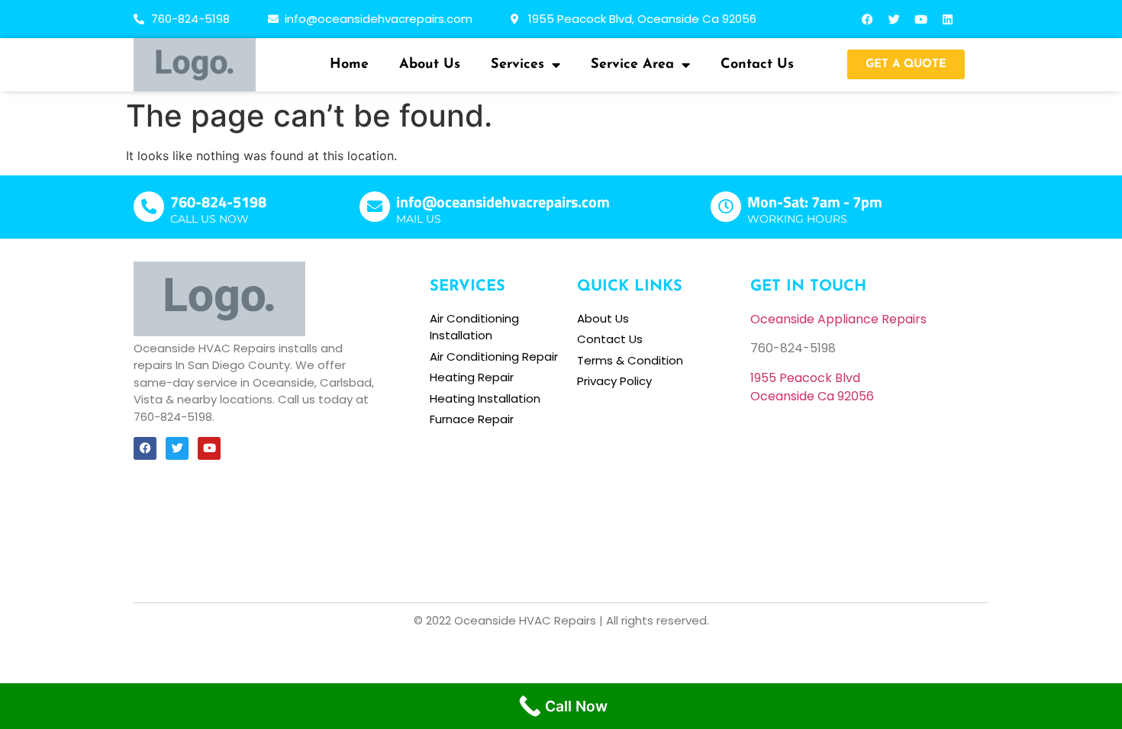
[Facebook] (867, 19)
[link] (805, 378)
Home (349, 65)
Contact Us (757, 65)
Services (517, 65)
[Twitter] (894, 19)
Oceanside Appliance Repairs (838, 319)
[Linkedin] (948, 19)
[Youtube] (921, 19)
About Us (429, 65)
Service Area (632, 65)
